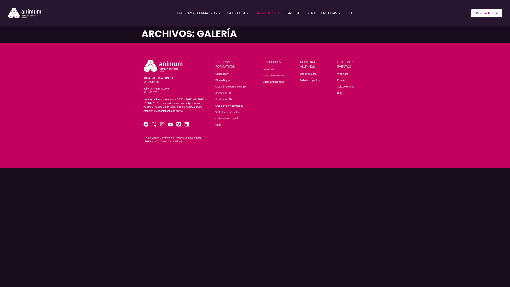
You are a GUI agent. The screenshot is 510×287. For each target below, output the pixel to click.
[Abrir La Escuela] (247, 13)
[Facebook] (145, 124)
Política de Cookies (155, 141)
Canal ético (174, 141)
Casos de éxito (308, 73)
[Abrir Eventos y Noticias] (339, 13)
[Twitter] (154, 124)
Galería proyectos (310, 80)
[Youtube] (170, 124)
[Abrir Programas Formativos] (219, 13)
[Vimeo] (178, 124)
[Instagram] (162, 124)
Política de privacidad (188, 137)
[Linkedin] (186, 124)
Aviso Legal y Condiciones (159, 137)
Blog (339, 92)
